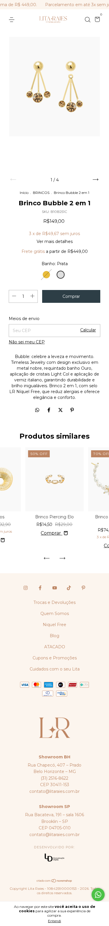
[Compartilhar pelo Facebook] (49, 410)
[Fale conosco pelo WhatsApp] (98, 894)
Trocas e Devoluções (54, 602)
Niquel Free (54, 624)
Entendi (54, 921)
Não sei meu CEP (27, 342)
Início (24, 192)
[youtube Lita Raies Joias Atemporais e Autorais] (54, 588)
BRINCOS (41, 192)
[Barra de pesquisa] (87, 19)
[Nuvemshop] (54, 881)
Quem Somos (54, 613)
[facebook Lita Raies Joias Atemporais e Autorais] (40, 588)
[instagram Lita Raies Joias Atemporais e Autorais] (25, 588)
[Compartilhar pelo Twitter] (61, 410)
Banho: (55, 263)
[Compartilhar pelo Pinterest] (72, 410)
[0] (96, 20)
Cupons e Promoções (55, 658)
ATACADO (54, 646)
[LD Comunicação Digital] (54, 858)
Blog (54, 635)
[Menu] (13, 19)
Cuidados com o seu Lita (55, 669)
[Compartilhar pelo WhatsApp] (37, 410)
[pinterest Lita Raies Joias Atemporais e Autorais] (83, 588)
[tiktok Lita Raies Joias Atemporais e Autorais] (69, 588)
